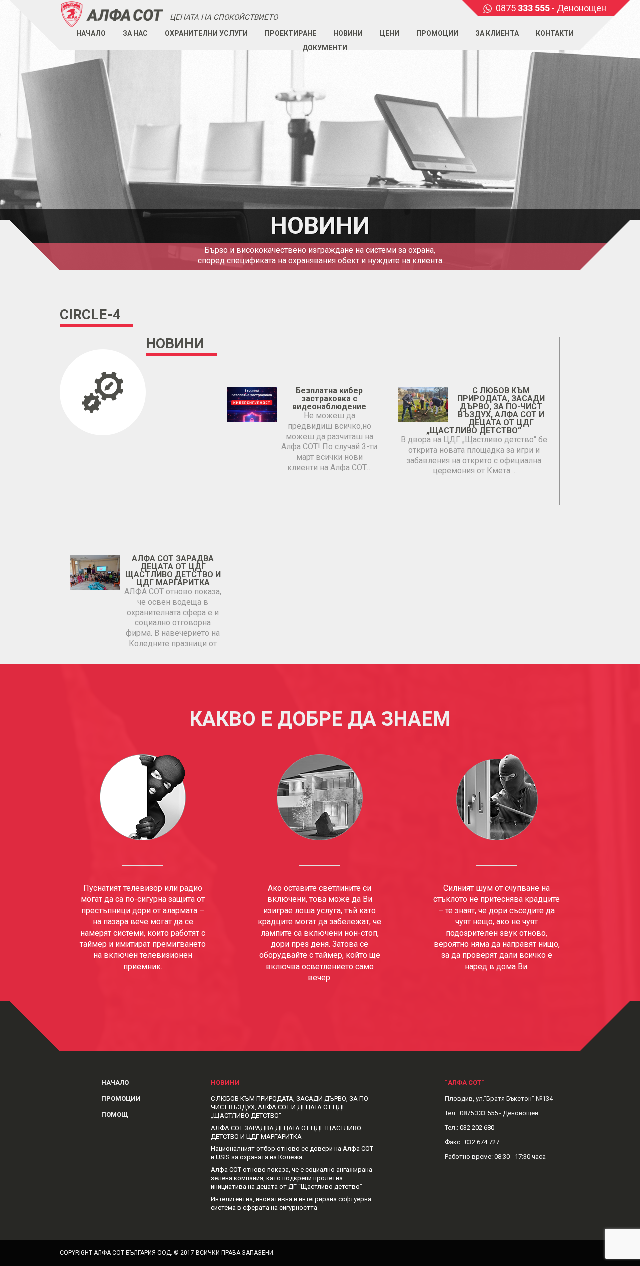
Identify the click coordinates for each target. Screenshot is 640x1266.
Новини (348, 33)
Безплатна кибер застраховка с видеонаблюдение (329, 398)
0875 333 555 (479, 1113)
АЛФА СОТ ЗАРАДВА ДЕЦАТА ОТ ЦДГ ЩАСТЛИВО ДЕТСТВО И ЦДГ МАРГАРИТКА (173, 570)
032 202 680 (477, 1127)
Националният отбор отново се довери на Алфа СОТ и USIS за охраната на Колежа (292, 1153)
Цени (390, 33)
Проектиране (290, 33)
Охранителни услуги (206, 33)
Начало (91, 33)
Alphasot (112, 13)
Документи (325, 48)
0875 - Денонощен (551, 8)
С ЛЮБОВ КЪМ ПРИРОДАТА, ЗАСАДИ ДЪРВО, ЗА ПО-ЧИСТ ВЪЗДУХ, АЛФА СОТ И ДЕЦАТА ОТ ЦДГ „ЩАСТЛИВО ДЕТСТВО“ (485, 410)
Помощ (115, 1114)
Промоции (437, 33)
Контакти (555, 33)
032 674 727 (482, 1142)
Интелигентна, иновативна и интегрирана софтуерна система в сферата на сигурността (291, 1203)
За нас (135, 33)
